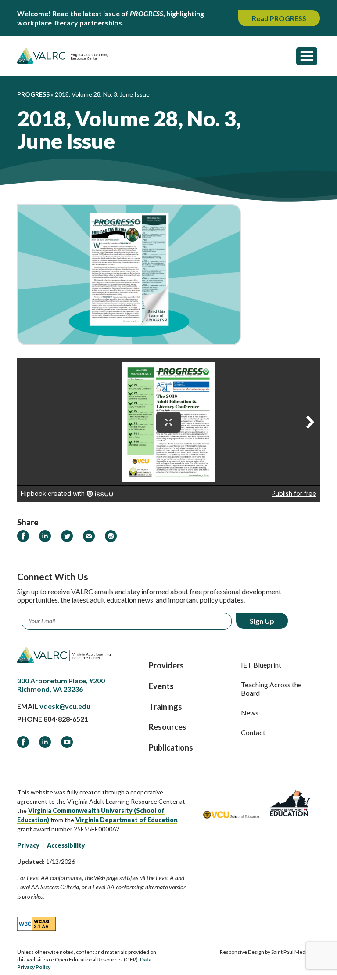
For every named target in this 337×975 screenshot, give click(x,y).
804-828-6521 (65, 719)
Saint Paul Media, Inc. (295, 952)
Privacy (28, 845)
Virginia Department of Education (126, 819)
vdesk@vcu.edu (64, 706)
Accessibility (66, 845)
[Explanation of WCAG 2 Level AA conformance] (36, 924)
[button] (306, 56)
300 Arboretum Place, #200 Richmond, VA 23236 (61, 684)
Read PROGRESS (279, 18)
